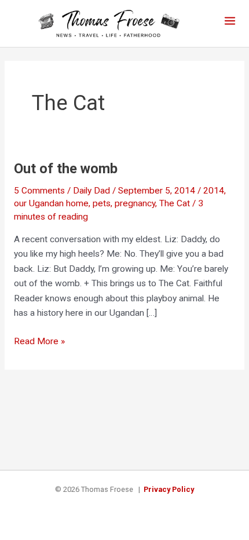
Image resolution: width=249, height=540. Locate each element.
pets (102, 203)
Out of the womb (66, 168)
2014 (213, 190)
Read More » (39, 342)
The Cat (174, 203)
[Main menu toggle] (230, 21)
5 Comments (39, 190)
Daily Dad (91, 190)
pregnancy (135, 203)
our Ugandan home (51, 203)
